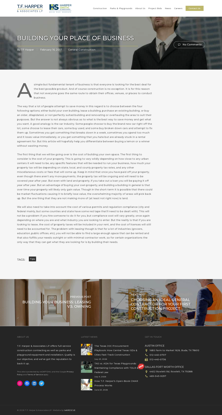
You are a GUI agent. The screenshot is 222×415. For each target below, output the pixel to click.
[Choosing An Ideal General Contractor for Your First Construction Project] (166, 302)
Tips (32, 259)
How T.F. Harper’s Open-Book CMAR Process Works (116, 383)
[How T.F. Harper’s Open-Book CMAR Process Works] (86, 386)
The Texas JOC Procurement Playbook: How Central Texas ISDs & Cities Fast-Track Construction (115, 350)
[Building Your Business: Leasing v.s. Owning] (55, 302)
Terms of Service (35, 375)
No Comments (192, 44)
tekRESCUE (70, 410)
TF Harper (27, 49)
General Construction (81, 49)
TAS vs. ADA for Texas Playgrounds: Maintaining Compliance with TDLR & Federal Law (116, 368)
